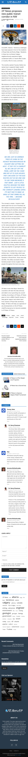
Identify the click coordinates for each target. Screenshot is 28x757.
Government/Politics (5, 8)
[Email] (22, 26)
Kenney (22, 616)
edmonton (11, 608)
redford (10, 624)
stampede (22, 626)
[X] (11, 26)
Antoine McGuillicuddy (8, 19)
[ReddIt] (18, 26)
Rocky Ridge (4, 317)
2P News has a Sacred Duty (18, 385)
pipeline (4, 624)
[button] (2, 2)
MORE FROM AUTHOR (19, 374)
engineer (20, 608)
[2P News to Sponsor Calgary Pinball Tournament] (5, 395)
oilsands (16, 621)
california (13, 603)
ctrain (18, 315)
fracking (21, 610)
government (6, 616)
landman (4, 618)
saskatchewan (15, 626)
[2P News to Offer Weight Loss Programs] (5, 380)
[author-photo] (14, 354)
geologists (14, 613)
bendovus (10, 600)
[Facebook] (8, 26)
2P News (8, 315)
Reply (8, 421)
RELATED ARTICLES (7, 374)
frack (17, 610)
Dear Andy (18, 605)
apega (21, 597)
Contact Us (16, 750)
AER (10, 597)
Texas (4, 629)
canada (19, 603)
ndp (14, 619)
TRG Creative (18, 755)
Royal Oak (11, 317)
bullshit (17, 600)
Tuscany (22, 317)
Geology (20, 613)
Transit (16, 317)
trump (14, 629)
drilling (4, 608)
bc (24, 597)
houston (18, 616)
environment (7, 610)
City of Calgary (11, 605)
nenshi (22, 315)
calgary (13, 315)
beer (3, 600)
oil (12, 621)
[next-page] (5, 401)
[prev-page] (3, 401)
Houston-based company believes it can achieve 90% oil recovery (8, 338)
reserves (15, 624)
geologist (6, 613)
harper (13, 616)
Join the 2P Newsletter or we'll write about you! (13, 579)
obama (8, 621)
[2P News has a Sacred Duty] (5, 387)
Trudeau (9, 629)
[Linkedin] (15, 26)
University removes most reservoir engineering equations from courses (20, 338)
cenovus (4, 605)
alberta (15, 597)
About (10, 750)
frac (14, 610)
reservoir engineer (6, 626)
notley (4, 621)
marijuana (9, 618)
